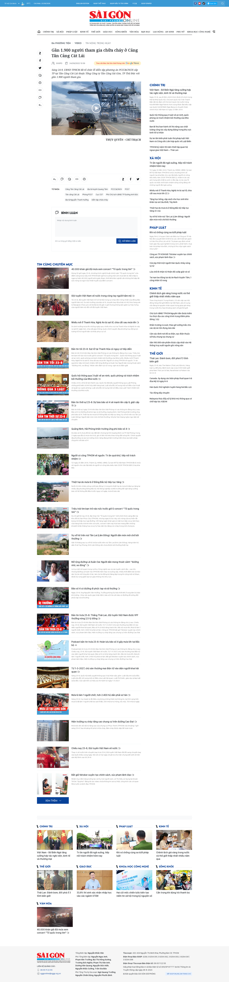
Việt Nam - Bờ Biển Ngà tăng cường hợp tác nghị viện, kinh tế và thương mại (170, 91)
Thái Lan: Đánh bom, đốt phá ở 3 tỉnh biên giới (169, 360)
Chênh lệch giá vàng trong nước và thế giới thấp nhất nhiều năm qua (170, 295)
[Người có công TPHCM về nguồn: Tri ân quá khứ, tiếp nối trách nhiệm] (53, 464)
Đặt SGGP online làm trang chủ (179, 974)
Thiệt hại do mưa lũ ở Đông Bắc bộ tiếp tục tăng (96, 482)
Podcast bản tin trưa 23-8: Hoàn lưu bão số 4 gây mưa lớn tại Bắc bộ (105, 643)
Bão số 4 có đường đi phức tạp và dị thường (94, 588)
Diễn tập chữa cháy (100, 200)
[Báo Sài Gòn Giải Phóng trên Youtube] (199, 3)
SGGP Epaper (146, 3)
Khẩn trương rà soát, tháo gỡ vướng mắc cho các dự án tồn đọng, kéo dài (170, 326)
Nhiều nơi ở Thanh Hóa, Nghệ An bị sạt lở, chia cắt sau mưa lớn (104, 322)
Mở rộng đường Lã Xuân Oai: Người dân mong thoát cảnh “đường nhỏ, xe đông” (105, 563)
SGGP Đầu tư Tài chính (119, 3)
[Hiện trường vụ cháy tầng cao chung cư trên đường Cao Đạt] (53, 730)
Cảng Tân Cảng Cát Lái (74, 189)
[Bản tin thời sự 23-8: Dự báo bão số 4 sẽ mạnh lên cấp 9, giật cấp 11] (53, 411)
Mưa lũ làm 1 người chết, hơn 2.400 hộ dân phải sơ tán (99, 695)
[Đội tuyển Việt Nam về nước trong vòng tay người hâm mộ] (53, 304)
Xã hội (60, 31)
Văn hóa (134, 31)
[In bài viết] (40, 83)
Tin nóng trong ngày (98, 43)
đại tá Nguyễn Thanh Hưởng (77, 200)
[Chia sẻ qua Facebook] (40, 60)
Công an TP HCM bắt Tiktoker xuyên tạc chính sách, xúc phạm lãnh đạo (171, 255)
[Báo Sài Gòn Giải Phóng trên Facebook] (195, 3)
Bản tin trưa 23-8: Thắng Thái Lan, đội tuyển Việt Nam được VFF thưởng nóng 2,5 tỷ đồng (104, 617)
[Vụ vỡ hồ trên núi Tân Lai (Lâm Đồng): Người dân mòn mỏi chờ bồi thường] (53, 544)
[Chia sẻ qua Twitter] (40, 68)
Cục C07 (99, 194)
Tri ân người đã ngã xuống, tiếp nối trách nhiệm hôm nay (171, 164)
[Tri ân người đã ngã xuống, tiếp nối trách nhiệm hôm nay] (95, 840)
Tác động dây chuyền (159, 393)
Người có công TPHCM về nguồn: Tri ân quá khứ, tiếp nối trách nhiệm (103, 457)
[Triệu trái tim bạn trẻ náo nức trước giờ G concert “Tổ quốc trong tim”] (53, 517)
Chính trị (48, 31)
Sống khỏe (121, 31)
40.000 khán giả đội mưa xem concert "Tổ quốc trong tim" (102, 269)
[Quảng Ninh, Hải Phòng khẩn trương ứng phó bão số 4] (53, 437)
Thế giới (95, 31)
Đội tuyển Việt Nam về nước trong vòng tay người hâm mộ (101, 295)
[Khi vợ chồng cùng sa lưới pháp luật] (134, 840)
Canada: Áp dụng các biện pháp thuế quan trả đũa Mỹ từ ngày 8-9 (171, 380)
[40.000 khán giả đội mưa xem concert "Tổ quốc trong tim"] (53, 278)
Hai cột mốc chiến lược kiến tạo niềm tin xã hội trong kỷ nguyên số (134, 894)
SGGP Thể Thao (99, 3)
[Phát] (96, 108)
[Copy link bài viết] (40, 90)
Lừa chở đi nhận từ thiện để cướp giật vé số (170, 272)
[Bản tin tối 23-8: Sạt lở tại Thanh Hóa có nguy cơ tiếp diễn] (53, 358)
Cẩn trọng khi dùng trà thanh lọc (173, 892)
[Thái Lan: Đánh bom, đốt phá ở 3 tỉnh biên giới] (55, 880)
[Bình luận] (40, 98)
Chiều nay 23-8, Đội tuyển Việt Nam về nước (94, 748)
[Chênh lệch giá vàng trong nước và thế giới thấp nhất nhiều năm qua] (174, 840)
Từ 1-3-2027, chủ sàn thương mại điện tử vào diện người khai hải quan (105, 670)
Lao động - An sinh (163, 31)
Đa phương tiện (61, 42)
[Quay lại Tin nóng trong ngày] (40, 105)
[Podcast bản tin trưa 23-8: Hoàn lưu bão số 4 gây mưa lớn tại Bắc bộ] (53, 650)
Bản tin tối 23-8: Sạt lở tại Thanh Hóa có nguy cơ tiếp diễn (101, 349)
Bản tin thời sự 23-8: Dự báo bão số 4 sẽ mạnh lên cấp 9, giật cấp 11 (105, 404)
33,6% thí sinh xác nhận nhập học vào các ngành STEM (94, 894)
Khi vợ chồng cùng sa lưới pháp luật (168, 232)
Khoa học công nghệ (198, 31)
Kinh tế (84, 31)
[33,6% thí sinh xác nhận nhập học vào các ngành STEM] (95, 880)
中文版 (135, 3)
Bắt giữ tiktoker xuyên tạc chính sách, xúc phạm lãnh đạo (101, 774)
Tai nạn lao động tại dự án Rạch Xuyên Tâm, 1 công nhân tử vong (170, 279)
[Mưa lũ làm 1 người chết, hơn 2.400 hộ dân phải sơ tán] (53, 704)
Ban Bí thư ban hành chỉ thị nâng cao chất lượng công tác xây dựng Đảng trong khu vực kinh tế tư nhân (170, 129)
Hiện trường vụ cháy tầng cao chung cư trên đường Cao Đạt (102, 721)
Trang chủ (39, 31)
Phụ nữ (181, 31)
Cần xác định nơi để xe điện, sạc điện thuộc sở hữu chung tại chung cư (170, 335)
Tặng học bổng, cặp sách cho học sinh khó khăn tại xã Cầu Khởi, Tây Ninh (169, 200)
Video (78, 42)
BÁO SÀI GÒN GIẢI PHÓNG (115, 18)
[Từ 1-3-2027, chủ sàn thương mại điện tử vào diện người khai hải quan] (53, 677)
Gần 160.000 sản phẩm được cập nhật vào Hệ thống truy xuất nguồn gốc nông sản (170, 344)
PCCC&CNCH (116, 189)
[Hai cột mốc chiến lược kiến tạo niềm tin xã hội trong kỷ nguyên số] (134, 880)
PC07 (127, 189)
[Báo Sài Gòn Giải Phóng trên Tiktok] (203, 3)
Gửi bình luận (129, 241)
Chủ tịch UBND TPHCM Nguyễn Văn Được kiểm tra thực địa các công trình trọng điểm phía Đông (171, 316)
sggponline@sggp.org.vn (50, 973)
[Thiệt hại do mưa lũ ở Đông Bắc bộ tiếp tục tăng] (53, 491)
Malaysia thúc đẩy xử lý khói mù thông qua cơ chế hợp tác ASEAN (171, 400)
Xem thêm (214, 31)
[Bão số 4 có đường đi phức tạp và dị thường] (53, 597)
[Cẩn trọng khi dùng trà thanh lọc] (174, 880)
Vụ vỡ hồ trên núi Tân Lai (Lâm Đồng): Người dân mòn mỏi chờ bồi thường (105, 537)
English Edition (82, 3)
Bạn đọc (145, 31)
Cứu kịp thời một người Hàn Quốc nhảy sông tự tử (170, 264)
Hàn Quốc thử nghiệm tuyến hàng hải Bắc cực (171, 387)
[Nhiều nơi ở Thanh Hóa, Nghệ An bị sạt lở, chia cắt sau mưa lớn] (53, 331)
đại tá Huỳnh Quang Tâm (97, 189)
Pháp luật (72, 31)
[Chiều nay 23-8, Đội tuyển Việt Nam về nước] (53, 757)
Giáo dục (108, 31)
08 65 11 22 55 (46, 970)
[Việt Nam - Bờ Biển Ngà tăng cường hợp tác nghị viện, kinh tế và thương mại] (55, 840)
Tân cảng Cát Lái (72, 194)
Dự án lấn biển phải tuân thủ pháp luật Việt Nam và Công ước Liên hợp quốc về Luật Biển (170, 139)
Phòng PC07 (87, 194)
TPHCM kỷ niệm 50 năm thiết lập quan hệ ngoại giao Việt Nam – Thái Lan (169, 148)
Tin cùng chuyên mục (55, 264)
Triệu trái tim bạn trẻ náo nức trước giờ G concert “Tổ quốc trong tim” (105, 510)
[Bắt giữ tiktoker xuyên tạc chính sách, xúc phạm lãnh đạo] (53, 783)
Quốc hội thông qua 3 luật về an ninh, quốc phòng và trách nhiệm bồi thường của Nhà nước (105, 377)
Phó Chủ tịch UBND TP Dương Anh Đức (122, 194)
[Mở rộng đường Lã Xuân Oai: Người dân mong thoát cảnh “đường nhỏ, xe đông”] (53, 571)
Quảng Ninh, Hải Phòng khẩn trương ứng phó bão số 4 (99, 428)
